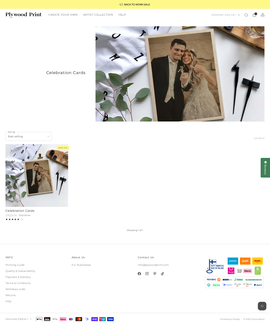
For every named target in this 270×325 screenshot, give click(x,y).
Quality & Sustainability (20, 271)
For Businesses (81, 265)
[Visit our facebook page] (139, 274)
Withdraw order (16, 289)
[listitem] (135, 4)
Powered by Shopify (230, 319)
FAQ (8, 301)
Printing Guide (15, 265)
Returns (11, 295)
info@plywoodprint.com (153, 265)
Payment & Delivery (18, 277)
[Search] (246, 15)
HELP (122, 14)
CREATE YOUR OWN (63, 14)
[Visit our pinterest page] (155, 274)
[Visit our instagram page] (147, 274)
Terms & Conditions (18, 283)
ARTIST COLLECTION (98, 14)
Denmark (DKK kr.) (223, 15)
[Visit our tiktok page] (162, 274)
